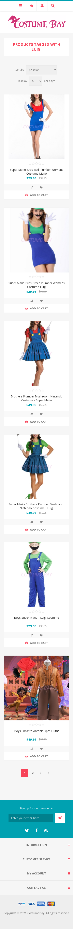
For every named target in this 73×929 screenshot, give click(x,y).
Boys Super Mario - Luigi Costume (36, 617)
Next (48, 773)
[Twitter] (27, 830)
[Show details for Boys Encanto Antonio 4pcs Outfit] (36, 688)
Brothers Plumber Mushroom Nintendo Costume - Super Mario (36, 398)
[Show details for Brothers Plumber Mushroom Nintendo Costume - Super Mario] (36, 353)
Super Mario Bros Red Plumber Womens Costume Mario (36, 171)
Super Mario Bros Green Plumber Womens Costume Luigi (37, 285)
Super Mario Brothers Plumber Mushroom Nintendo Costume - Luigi (36, 506)
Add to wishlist (41, 187)
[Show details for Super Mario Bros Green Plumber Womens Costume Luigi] (36, 240)
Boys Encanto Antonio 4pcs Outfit (36, 731)
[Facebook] (36, 830)
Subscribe (60, 818)
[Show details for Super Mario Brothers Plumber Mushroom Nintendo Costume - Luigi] (36, 466)
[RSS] (46, 830)
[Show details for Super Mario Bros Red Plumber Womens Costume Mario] (36, 126)
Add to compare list (32, 187)
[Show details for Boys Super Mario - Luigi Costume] (36, 574)
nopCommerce (45, 918)
